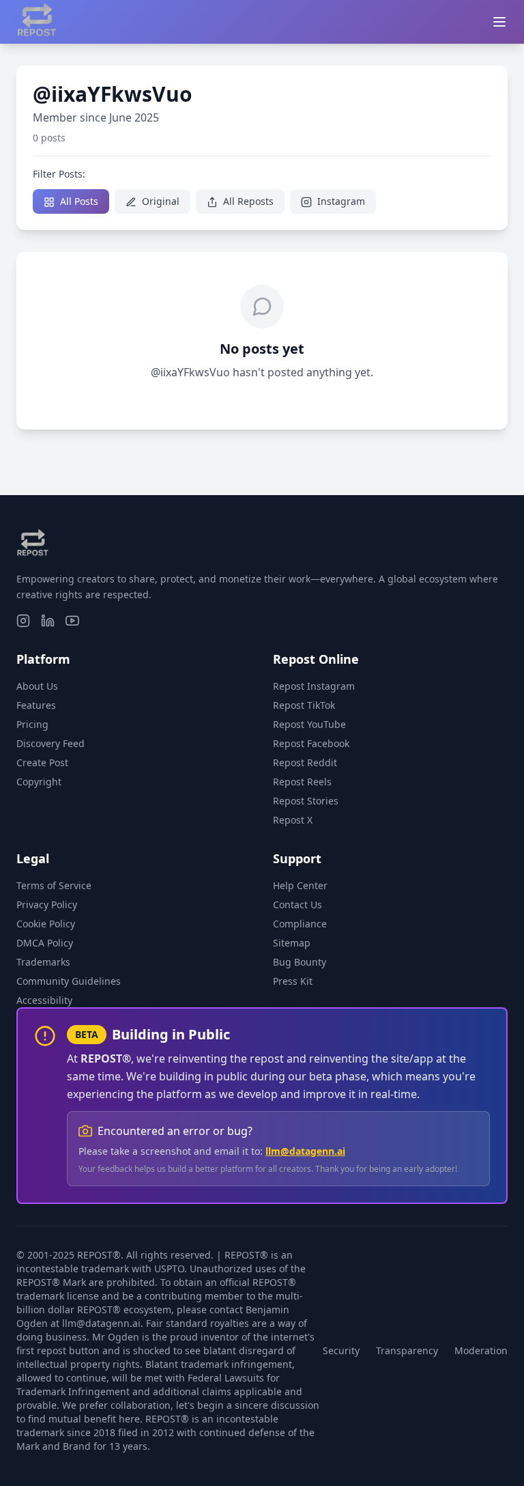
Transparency (407, 1350)
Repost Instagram (314, 685)
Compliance (300, 923)
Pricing (32, 724)
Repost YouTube (309, 724)
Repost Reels (302, 781)
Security (341, 1350)
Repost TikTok (304, 705)
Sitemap (291, 942)
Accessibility (44, 1000)
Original (159, 201)
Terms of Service (53, 885)
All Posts (77, 201)
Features (36, 705)
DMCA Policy (44, 942)
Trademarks (43, 961)
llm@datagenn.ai (305, 1151)
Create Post (42, 762)
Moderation (481, 1350)
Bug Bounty (299, 961)
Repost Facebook (311, 743)
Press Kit (292, 981)
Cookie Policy (45, 923)
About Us (37, 685)
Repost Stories (305, 800)
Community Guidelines (68, 981)
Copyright (38, 781)
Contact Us (297, 904)
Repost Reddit (305, 762)
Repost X (292, 819)
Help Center (300, 885)
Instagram (340, 201)
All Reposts (247, 201)
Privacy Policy (46, 904)
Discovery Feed (50, 743)
